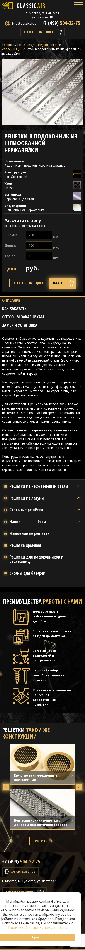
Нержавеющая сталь (20, 199)
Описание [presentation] (11, 300)
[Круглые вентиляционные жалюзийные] (42, 764)
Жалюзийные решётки (30, 533)
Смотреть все (42, 841)
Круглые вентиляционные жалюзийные (36, 777)
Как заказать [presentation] (14, 308)
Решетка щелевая (25, 545)
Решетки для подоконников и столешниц (34, 165)
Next (79, 787)
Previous (6, 787)
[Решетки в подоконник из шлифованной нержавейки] (42, 92)
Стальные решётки (26, 510)
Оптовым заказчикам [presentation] (23, 317)
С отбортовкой (15, 177)
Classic (9, 188)
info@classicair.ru (24, 23)
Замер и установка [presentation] (19, 325)
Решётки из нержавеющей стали (39, 486)
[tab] (42, 301)
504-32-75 (61, 22)
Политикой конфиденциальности (37, 927)
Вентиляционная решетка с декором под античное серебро (40, 822)
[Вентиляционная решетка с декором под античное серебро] (42, 809)
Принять (37, 937)
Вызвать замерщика (38, 32)
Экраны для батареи (28, 573)
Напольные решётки (28, 521)
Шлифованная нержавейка (24, 210)
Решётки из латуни (27, 498)
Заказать (58, 283)
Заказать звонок (23, 872)
